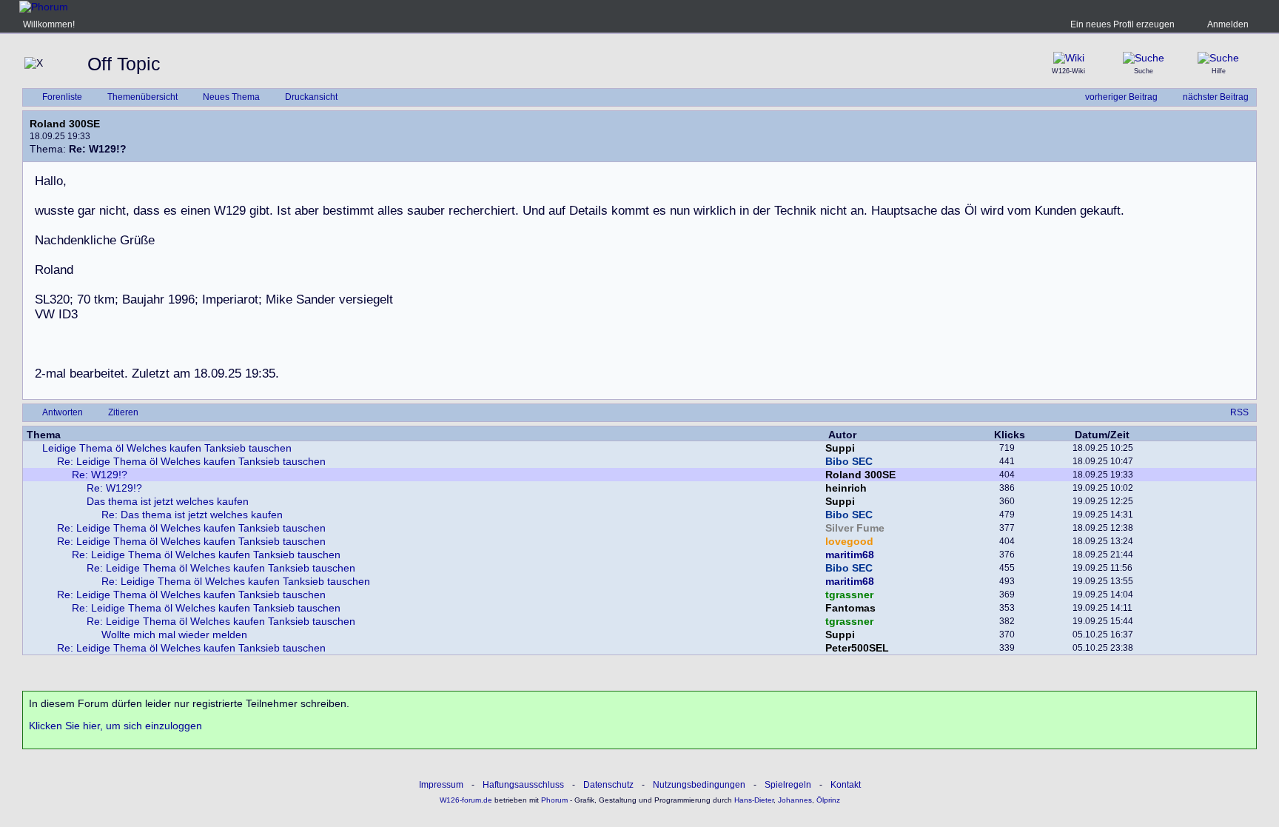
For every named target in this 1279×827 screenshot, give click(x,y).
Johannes (795, 800)
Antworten (62, 412)
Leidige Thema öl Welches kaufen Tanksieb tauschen (167, 448)
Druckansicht (311, 97)
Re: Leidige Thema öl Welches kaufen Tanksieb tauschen (191, 461)
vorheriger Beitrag (1121, 97)
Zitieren (123, 412)
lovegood (849, 541)
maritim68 (849, 554)
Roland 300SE (65, 124)
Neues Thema (231, 97)
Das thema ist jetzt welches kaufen (168, 501)
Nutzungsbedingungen (699, 784)
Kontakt (845, 784)
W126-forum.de (466, 800)
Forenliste (62, 97)
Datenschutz (608, 784)
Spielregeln (788, 784)
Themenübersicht (142, 97)
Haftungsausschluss (523, 784)
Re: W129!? (99, 475)
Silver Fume (854, 528)
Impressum (441, 784)
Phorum (553, 800)
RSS (1239, 412)
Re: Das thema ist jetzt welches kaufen (192, 514)
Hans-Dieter (753, 800)
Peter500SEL (857, 648)
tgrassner (849, 594)
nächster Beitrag (1216, 97)
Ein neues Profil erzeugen (1122, 24)
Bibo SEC (849, 461)
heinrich (846, 488)
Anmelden (1228, 24)
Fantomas (850, 608)
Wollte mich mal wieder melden (174, 634)
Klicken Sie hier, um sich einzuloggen (115, 725)
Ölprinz (828, 800)
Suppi (840, 448)
